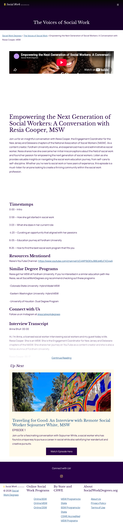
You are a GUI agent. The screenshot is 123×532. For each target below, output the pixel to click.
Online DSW (40, 507)
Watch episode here (61, 451)
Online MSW (40, 503)
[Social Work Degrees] (16, 4)
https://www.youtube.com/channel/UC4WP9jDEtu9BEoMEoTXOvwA (75, 261)
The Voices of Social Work (36, 35)
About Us (96, 499)
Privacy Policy (98, 503)
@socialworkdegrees (49, 314)
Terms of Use (98, 507)
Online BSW (40, 499)
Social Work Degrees (12, 35)
